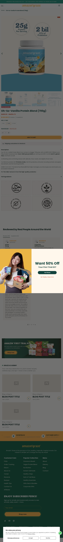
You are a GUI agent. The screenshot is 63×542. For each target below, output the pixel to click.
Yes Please (47, 272)
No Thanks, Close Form (47, 277)
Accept (31, 538)
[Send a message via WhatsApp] (60, 533)
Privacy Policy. (31, 534)
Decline (48, 538)
